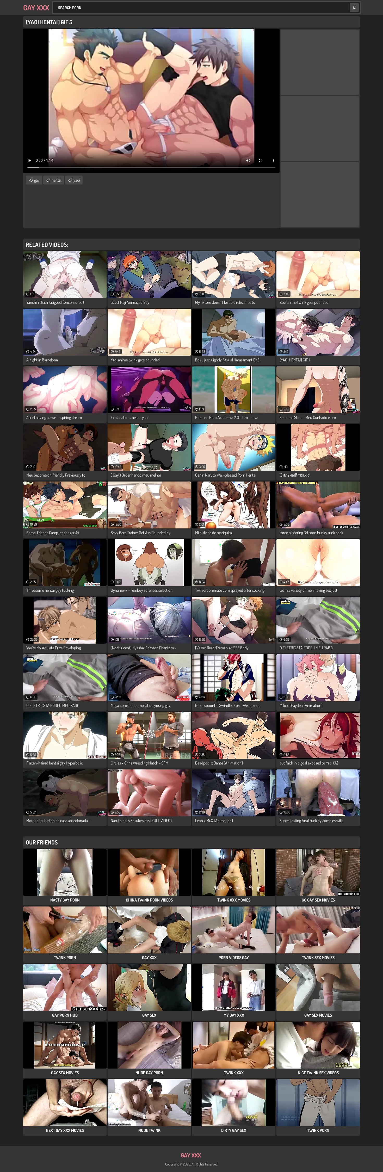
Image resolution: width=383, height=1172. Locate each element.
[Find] (354, 7)
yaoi (76, 180)
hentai (56, 180)
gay (37, 180)
